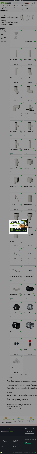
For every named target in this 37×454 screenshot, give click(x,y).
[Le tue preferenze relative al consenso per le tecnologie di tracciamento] (1, 452)
